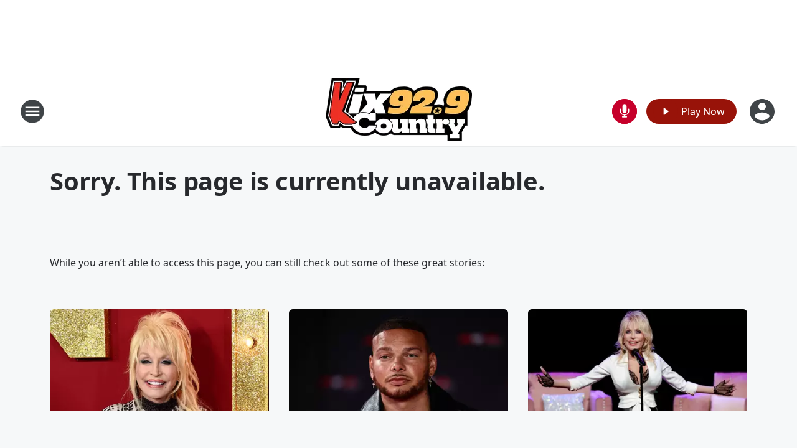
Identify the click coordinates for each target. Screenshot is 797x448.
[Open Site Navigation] (32, 111)
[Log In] (763, 111)
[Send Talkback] (624, 111)
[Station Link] (399, 111)
